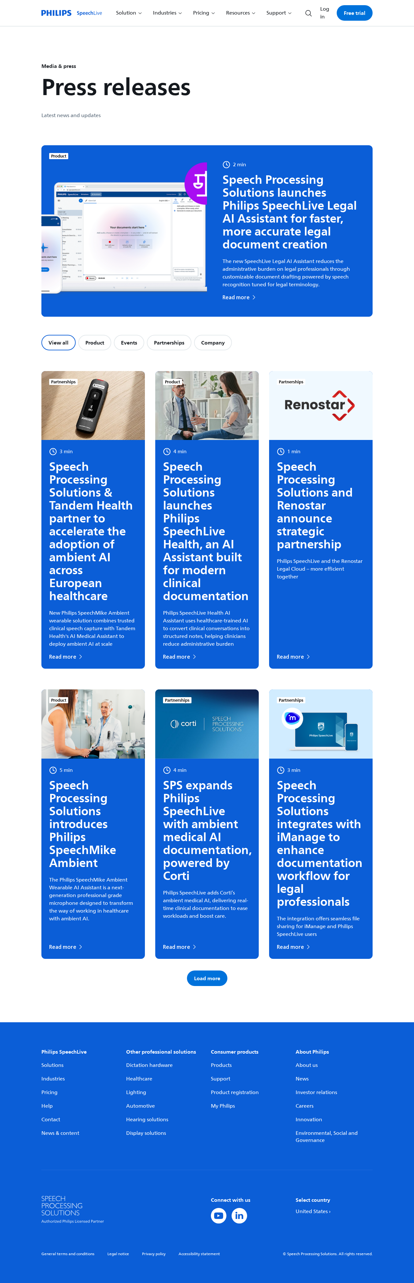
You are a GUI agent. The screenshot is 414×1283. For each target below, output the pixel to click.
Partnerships (169, 342)
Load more (207, 978)
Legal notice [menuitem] (118, 1254)
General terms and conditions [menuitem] (67, 1254)
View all (59, 342)
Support (220, 1078)
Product (94, 342)
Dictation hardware (149, 1065)
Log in (324, 13)
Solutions (52, 1065)
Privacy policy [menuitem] (154, 1254)
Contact (50, 1119)
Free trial (354, 12)
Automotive (140, 1106)
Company (213, 342)
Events (129, 342)
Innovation (309, 1119)
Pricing (49, 1092)
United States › (313, 1211)
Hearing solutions (147, 1119)
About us (307, 1065)
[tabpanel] (207, 678)
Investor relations (316, 1092)
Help (47, 1106)
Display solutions (146, 1133)
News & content (60, 1133)
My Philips (223, 1106)
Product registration (235, 1092)
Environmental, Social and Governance (327, 1137)
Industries (53, 1078)
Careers (304, 1106)
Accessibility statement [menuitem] (199, 1254)
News (302, 1078)
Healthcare (139, 1078)
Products (221, 1065)
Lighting (136, 1092)
